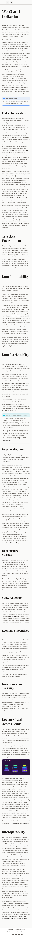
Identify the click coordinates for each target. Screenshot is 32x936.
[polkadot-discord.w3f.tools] (22, 934)
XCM (8, 912)
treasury (20, 693)
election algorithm (14, 616)
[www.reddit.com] (13, 934)
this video (25, 823)
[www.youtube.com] (19, 934)
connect (22, 811)
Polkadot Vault (6, 198)
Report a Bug (24, 931)
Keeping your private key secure (19, 150)
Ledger (15, 191)
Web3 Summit (18, 103)
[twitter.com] (10, 934)
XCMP (15, 912)
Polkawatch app (15, 543)
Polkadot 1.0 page (7, 916)
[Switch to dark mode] (11, 2)
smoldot (13, 813)
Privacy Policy (17, 931)
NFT (22, 223)
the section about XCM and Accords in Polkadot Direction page (14, 919)
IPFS (3, 590)
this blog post (15, 823)
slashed (23, 333)
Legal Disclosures (9, 931)
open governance (12, 695)
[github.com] (16, 934)
